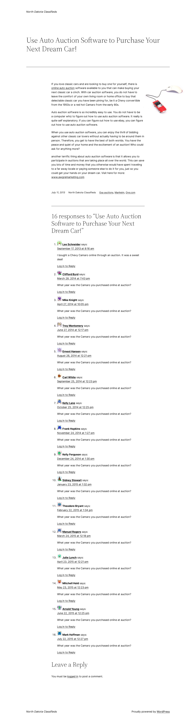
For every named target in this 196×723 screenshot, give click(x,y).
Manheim (119, 192)
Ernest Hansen (71, 351)
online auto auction (63, 88)
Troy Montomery (72, 325)
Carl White (69, 377)
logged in (72, 676)
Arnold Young (70, 608)
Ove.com (130, 192)
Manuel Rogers (71, 531)
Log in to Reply (66, 266)
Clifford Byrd (70, 274)
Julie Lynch (69, 557)
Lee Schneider (71, 244)
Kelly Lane (68, 403)
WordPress (163, 711)
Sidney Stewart (72, 480)
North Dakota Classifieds (41, 11)
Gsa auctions (106, 192)
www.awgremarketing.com (67, 177)
